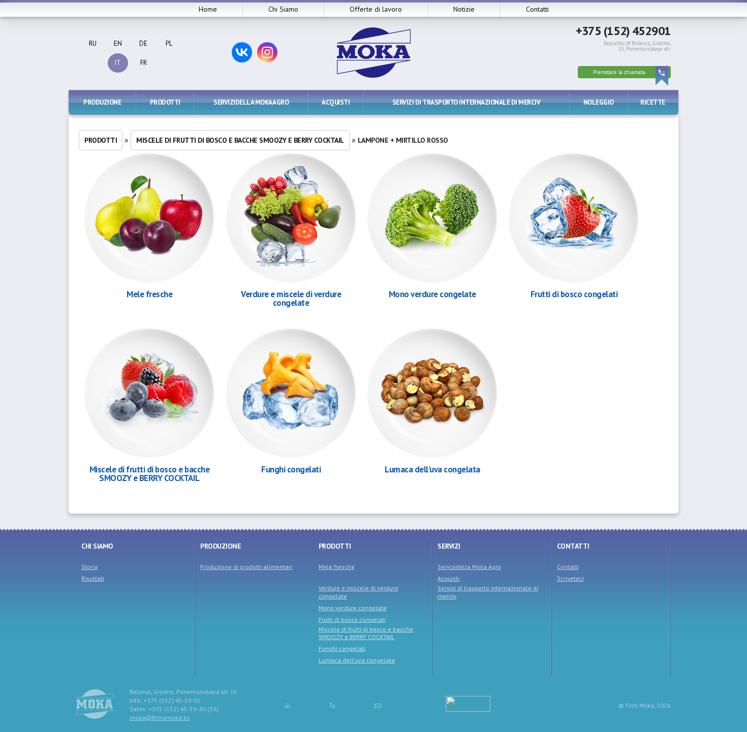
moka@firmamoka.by (160, 717)
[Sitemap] (332, 705)
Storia (89, 566)
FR (143, 62)
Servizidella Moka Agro (251, 102)
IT (118, 62)
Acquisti (336, 102)
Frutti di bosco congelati (574, 294)
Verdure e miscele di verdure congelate (291, 298)
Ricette (652, 102)
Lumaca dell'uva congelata (432, 469)
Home (208, 9)
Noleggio (598, 102)
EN (118, 43)
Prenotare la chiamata (619, 72)
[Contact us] (378, 705)
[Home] (287, 705)
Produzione (102, 102)
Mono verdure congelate (432, 294)
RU (93, 43)
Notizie (464, 9)
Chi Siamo (283, 9)
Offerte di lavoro (376, 9)
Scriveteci (570, 578)
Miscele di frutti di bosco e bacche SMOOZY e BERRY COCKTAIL (240, 140)
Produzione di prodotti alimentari (246, 566)
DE (143, 43)
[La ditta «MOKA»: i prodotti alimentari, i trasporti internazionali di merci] (373, 75)
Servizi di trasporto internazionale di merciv (466, 102)
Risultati (92, 578)
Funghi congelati (291, 469)
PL (169, 43)
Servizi (449, 546)
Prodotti (165, 102)
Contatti (537, 9)
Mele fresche (149, 294)
